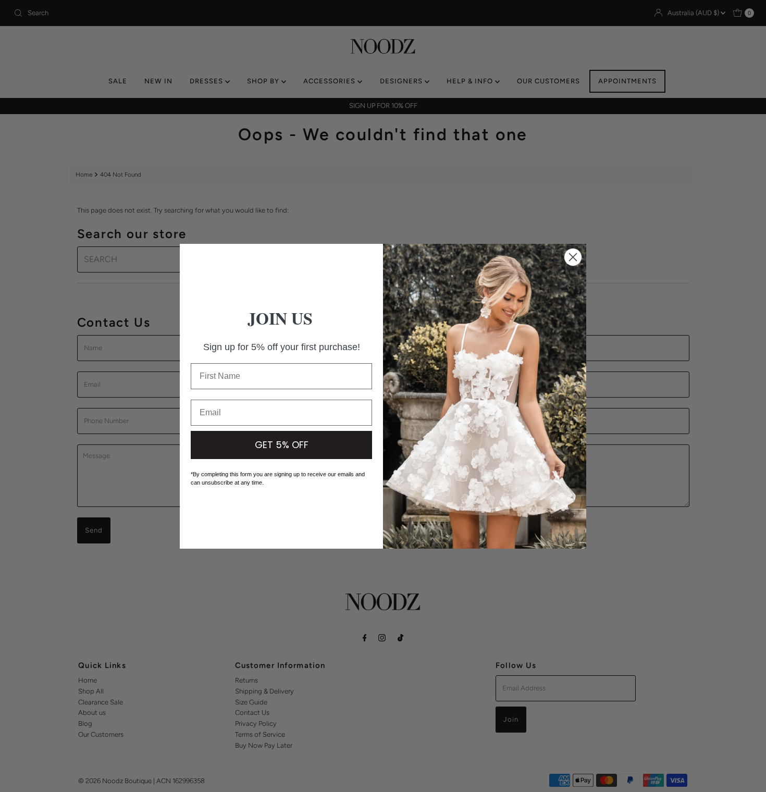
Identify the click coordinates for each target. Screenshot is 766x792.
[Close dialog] (573, 257)
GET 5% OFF (281, 444)
